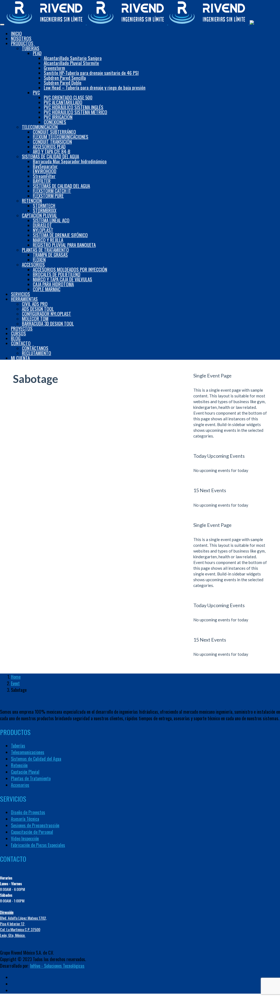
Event (15, 683)
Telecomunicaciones (27, 752)
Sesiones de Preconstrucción (35, 825)
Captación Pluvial (25, 772)
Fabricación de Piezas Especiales (38, 845)
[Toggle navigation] (2, 24)
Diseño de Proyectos (28, 812)
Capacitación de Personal (32, 832)
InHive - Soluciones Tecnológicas (57, 965)
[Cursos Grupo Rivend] (130, 22)
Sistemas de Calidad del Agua (36, 758)
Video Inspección (25, 838)
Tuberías (18, 745)
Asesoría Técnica (25, 819)
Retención (19, 765)
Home (16, 677)
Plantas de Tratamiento (31, 778)
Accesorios (20, 785)
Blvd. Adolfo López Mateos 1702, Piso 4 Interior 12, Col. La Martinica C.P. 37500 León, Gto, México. (23, 923)
